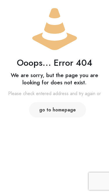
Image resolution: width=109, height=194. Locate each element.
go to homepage (57, 109)
